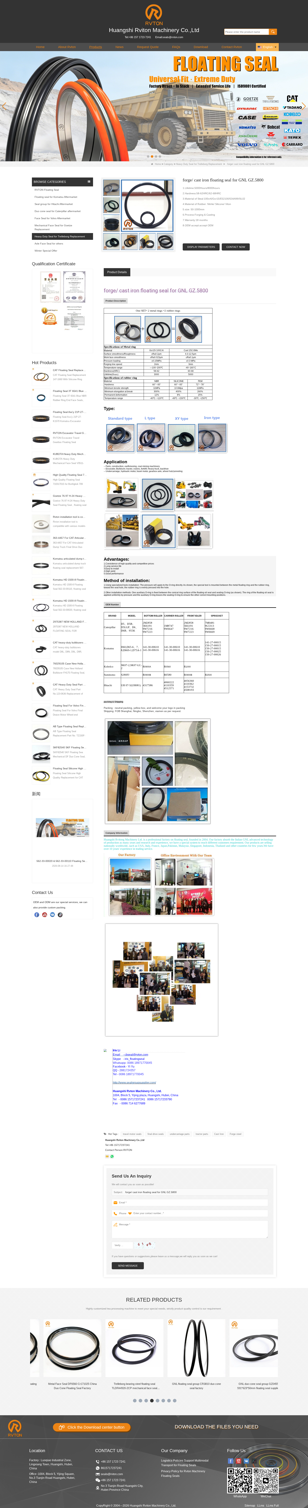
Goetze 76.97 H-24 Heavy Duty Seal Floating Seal (70, 495)
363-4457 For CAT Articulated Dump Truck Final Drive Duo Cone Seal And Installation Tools (70, 537)
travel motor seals (132, 1134)
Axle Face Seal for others (49, 243)
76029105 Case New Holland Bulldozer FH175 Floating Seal (70, 663)
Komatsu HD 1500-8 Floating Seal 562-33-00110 (70, 579)
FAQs (176, 47)
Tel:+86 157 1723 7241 (138, 37)
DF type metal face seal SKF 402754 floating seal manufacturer (240, 1386)
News (119, 47)
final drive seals (156, 1134)
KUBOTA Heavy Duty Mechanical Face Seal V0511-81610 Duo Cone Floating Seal (70, 454)
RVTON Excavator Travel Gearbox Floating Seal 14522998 (70, 433)
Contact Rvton (232, 47)
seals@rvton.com (112, 1474)
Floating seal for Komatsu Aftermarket (56, 196)
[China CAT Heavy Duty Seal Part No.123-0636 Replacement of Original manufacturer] (41, 691)
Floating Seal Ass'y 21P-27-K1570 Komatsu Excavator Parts (70, 412)
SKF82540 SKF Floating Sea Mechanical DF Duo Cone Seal (70, 747)
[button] (148, 156)
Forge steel (235, 1134)
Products (95, 47)
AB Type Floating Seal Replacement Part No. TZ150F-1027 (70, 726)
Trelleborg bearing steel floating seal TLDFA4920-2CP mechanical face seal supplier (53, 1386)
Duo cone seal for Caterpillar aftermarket (58, 211)
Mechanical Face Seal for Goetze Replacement (53, 227)
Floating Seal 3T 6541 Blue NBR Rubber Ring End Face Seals (70, 391)
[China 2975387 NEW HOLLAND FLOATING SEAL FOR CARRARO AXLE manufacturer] (41, 628)
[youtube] (44, 914)
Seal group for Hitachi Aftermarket (54, 204)
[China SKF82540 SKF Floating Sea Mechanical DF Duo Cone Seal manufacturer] (41, 754)
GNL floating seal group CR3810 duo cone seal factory (115, 1386)
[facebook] (36, 914)
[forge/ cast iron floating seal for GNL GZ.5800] (138, 215)
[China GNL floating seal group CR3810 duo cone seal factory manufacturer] (116, 1348)
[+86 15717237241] (112, 1156)
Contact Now (235, 247)
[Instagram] (52, 914)
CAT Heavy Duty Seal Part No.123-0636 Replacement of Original (70, 684)
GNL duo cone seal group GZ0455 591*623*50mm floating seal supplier (177, 1386)
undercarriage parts (180, 1134)
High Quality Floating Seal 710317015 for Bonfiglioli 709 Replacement (70, 474)
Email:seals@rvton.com (169, 37)
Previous (33, 305)
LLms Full (272, 1505)
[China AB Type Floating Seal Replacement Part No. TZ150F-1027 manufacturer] (41, 733)
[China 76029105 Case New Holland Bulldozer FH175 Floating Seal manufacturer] (41, 670)
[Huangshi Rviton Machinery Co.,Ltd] (154, 14)
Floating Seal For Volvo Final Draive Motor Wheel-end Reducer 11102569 (70, 705)
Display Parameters (201, 247)
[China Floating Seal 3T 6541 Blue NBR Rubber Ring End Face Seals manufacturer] (41, 397)
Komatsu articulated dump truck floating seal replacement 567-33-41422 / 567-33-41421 (70, 558)
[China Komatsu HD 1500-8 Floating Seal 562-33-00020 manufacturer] (41, 607)
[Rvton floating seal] (154, 106)
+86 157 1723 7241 (113, 1461)
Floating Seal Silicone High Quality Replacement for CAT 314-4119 (70, 768)
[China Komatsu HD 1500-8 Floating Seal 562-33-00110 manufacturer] (41, 586)
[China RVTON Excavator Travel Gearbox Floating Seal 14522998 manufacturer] (41, 439)
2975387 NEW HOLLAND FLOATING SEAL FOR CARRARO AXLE (70, 621)
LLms (260, 1505)
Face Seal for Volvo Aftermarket (52, 218)
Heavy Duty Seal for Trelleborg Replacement (199, 164)
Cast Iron (219, 1134)
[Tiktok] (60, 914)
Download (201, 47)
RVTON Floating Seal (47, 189)
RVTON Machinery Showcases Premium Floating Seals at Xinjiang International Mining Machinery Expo (62, 861)
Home (40, 47)
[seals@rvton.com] (107, 1156)
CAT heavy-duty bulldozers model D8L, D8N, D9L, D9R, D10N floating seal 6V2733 (70, 642)
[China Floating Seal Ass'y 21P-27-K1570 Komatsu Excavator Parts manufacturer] (41, 418)
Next (92, 305)
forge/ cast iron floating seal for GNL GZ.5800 (151, 1192)
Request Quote (148, 47)
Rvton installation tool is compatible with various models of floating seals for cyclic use (70, 516)
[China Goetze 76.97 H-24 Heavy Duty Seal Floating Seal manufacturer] (41, 502)
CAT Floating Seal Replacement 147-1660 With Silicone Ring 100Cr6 (70, 370)
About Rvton (67, 47)
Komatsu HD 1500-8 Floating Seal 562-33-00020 (70, 600)
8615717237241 (111, 1468)
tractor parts (202, 1134)
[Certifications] (62, 312)
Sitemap (250, 1505)
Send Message (128, 1265)
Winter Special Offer (46, 250)
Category (168, 164)
